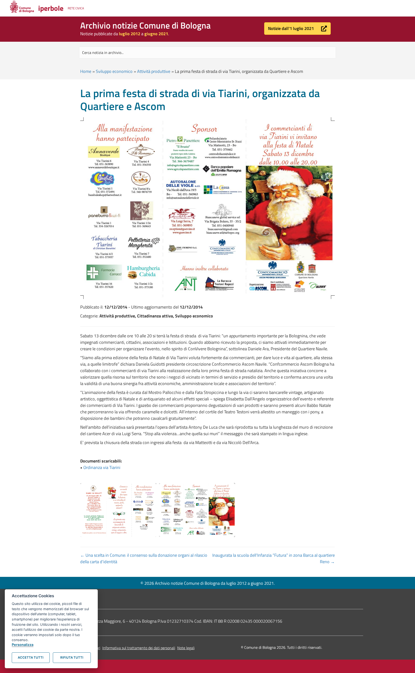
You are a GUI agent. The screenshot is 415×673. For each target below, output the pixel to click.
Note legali (186, 648)
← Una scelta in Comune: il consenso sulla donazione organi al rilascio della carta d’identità (143, 558)
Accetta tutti (30, 657)
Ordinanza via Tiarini (101, 467)
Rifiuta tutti (71, 657)
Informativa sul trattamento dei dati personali (138, 648)
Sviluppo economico (114, 71)
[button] (297, 28)
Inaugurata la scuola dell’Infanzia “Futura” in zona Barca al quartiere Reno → (273, 558)
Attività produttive (153, 71)
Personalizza (22, 645)
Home (85, 71)
